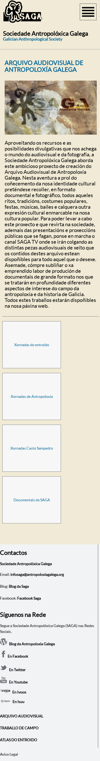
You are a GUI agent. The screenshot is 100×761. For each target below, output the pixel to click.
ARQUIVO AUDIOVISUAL (21, 716)
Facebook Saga (29, 598)
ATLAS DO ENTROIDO (18, 740)
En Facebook (17, 656)
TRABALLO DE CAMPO (19, 728)
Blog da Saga (19, 586)
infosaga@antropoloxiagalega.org (37, 574)
